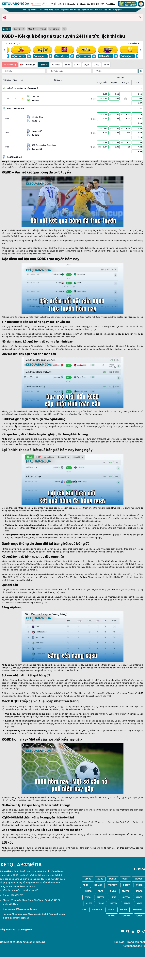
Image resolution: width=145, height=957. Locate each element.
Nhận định (62, 4)
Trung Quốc (117, 10)
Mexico (77, 10)
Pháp (46, 10)
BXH (93, 4)
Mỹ (71, 10)
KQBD (22, 161)
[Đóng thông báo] (140, 17)
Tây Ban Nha (32, 10)
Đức (40, 10)
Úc (109, 10)
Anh (24, 10)
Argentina (65, 10)
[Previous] (4, 50)
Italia (51, 10)
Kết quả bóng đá (10, 161)
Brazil (57, 10)
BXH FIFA (100, 4)
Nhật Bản (94, 10)
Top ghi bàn (110, 4)
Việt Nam (85, 10)
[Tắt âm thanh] (140, 71)
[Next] (140, 50)
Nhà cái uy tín (73, 4)
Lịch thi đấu (85, 4)
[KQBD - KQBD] (15, 4)
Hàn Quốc (103, 10)
